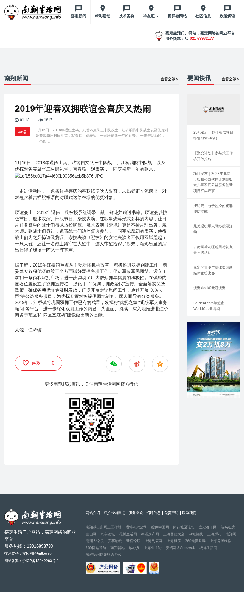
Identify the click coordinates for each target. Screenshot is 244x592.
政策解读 (227, 16)
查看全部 (168, 79)
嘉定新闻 (78, 16)
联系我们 (189, 513)
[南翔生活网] (33, 12)
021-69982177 (202, 38)
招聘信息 (153, 513)
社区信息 (203, 16)
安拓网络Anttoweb (180, 548)
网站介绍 (93, 513)
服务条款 (136, 513)
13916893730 (40, 546)
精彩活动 (102, 16)
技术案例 (126, 16)
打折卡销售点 (114, 513)
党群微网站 (177, 16)
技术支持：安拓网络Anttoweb (28, 553)
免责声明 (171, 513)
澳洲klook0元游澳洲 (209, 288)
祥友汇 (149, 16)
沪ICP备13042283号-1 (40, 561)
